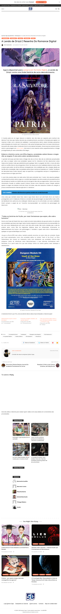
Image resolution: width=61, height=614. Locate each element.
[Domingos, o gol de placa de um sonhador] (21, 429)
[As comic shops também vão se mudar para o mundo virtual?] (21, 449)
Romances (38, 336)
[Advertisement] (30, 22)
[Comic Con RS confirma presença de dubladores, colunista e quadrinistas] (39, 429)
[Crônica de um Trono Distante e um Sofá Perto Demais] (15, 535)
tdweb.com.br (34, 612)
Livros (20, 38)
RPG (33, 38)
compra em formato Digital (35, 70)
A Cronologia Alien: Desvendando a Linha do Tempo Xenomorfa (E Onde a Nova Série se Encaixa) (44, 579)
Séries (18, 543)
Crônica (12, 543)
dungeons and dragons (35, 334)
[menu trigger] (3, 9)
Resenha (27, 38)
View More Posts (54, 350)
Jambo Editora (19, 336)
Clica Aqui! (41, 2)
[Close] (59, 2)
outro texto (19, 148)
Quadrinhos (13, 574)
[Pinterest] (53, 343)
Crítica (35, 543)
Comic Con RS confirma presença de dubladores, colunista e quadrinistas (37, 439)
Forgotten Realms (8, 336)
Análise (5, 543)
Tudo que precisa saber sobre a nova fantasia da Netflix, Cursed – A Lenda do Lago (48, 320)
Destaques (5, 38)
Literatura (13, 38)
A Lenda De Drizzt (13, 334)
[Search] (59, 9)
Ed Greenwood (48, 334)
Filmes (41, 543)
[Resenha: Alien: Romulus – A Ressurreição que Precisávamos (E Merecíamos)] (46, 535)
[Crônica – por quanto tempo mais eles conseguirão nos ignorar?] (15, 565)
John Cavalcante (8, 44)
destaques (23, 334)
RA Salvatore (29, 336)
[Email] (57, 343)
